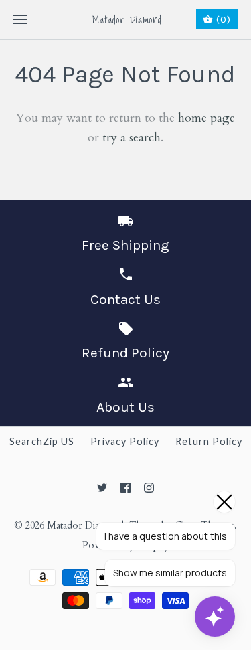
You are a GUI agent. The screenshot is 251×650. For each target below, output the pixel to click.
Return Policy (208, 441)
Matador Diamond (85, 525)
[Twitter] (102, 488)
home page (206, 118)
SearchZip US (41, 441)
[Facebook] (125, 488)
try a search (131, 137)
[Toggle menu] (20, 20)
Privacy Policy (124, 441)
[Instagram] (149, 488)
